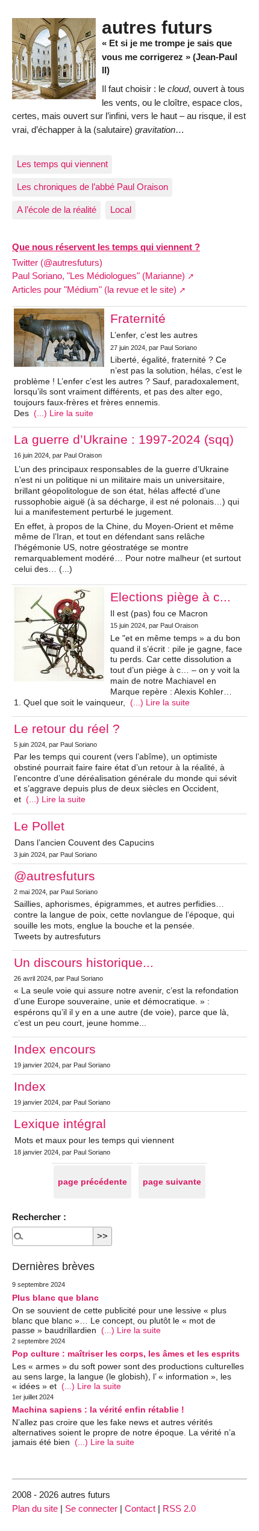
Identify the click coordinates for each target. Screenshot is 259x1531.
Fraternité (138, 318)
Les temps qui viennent (62, 164)
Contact (140, 1508)
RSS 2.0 (179, 1508)
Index (30, 1086)
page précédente (92, 1181)
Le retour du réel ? (67, 728)
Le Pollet (39, 826)
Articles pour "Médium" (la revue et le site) (94, 289)
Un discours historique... (84, 962)
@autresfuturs (54, 876)
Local (120, 209)
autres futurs (157, 27)
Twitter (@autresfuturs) (57, 262)
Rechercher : (39, 1217)
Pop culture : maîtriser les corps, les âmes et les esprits (126, 1353)
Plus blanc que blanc (55, 1297)
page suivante (172, 1181)
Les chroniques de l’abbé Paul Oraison (92, 187)
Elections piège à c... (170, 597)
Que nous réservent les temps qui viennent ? (106, 247)
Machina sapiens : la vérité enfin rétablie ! (98, 1409)
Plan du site (35, 1508)
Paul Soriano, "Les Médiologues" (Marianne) (98, 276)
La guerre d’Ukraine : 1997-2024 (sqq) (124, 439)
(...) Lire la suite (62, 413)
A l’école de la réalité (56, 209)
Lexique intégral (60, 1124)
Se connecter (91, 1508)
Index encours (55, 1049)
